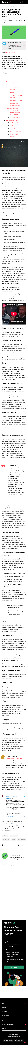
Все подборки (5, 1015)
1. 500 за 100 (14, 122)
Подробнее (14, 967)
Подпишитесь (21, 45)
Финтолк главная (6, 6)
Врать (12, 92)
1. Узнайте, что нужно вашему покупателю (15, 112)
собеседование (22, 839)
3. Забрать (13, 128)
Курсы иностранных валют (8, 1020)
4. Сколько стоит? (16, 131)
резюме (13, 839)
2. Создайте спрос (16, 117)
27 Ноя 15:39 (22, 816)
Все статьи (4, 1011)
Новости (4, 1007)
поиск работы (5, 839)
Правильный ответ (12, 108)
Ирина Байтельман (10, 52)
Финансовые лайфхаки (18, 6)
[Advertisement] (14, 898)
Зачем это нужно (11, 82)
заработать (5, 835)
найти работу (13, 835)
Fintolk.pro (17, 1034)
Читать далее (9, 816)
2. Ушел (12, 125)
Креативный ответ (12, 120)
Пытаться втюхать (16, 100)
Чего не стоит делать (12, 85)
